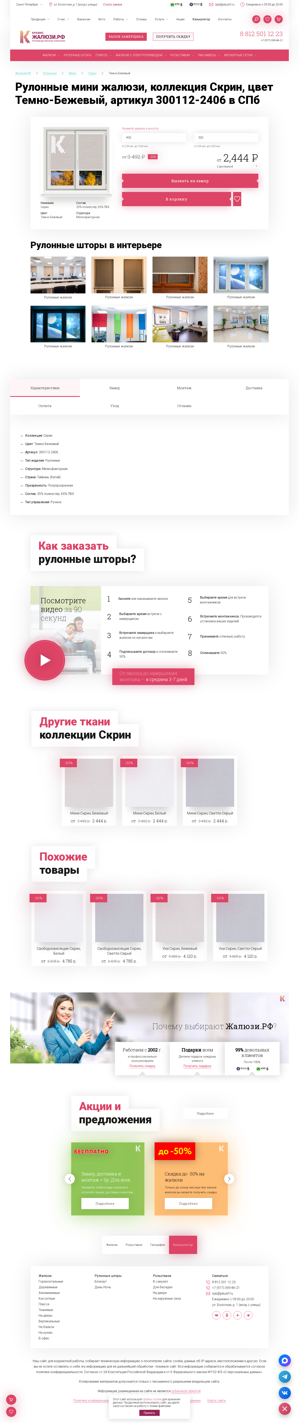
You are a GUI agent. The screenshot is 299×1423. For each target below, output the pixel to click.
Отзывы (141, 19)
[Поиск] (256, 19)
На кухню (45, 1332)
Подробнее (105, 1203)
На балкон (46, 1327)
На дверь (45, 1315)
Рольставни (134, 1244)
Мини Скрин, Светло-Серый (210, 813)
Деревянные (48, 1287)
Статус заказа (112, 4)
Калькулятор (201, 19)
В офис (44, 1338)
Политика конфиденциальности (96, 1401)
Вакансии (83, 19)
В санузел (160, 1281)
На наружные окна (167, 1298)
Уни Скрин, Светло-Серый (240, 948)
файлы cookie (152, 1399)
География (157, 1244)
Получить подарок (197, 1066)
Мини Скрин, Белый (149, 813)
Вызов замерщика (126, 37)
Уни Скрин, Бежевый (180, 948)
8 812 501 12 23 (261, 33)
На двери (160, 1293)
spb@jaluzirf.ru (224, 4)
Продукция (38, 19)
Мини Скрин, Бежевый (89, 813)
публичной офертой (186, 1391)
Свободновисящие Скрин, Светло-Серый (119, 950)
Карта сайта (216, 1401)
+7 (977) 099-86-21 (272, 40)
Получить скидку (173, 37)
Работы (118, 19)
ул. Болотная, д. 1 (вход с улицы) (75, 4)
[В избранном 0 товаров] (267, 19)
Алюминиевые (49, 1293)
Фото (101, 19)
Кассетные (47, 1298)
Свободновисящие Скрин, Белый (59, 950)
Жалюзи (112, 1244)
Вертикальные (49, 1321)
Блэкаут (101, 1281)
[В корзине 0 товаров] (279, 19)
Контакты (224, 19)
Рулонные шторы (108, 1276)
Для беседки (162, 1287)
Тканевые (46, 1310)
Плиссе (44, 1304)
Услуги (159, 19)
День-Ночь (103, 1287)
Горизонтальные (51, 1281)
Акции (180, 19)
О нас (61, 19)
